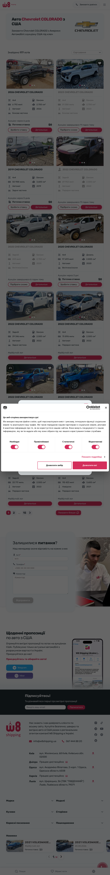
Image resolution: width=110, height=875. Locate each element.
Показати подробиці (92, 457)
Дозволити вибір (54, 465)
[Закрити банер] (106, 408)
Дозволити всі (90, 465)
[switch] (41, 447)
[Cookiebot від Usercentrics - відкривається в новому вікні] (88, 408)
